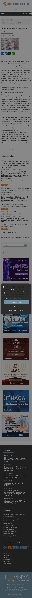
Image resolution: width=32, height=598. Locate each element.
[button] (16, 311)
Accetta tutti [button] (16, 302)
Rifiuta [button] (16, 306)
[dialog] (16, 299)
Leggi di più (17, 298)
